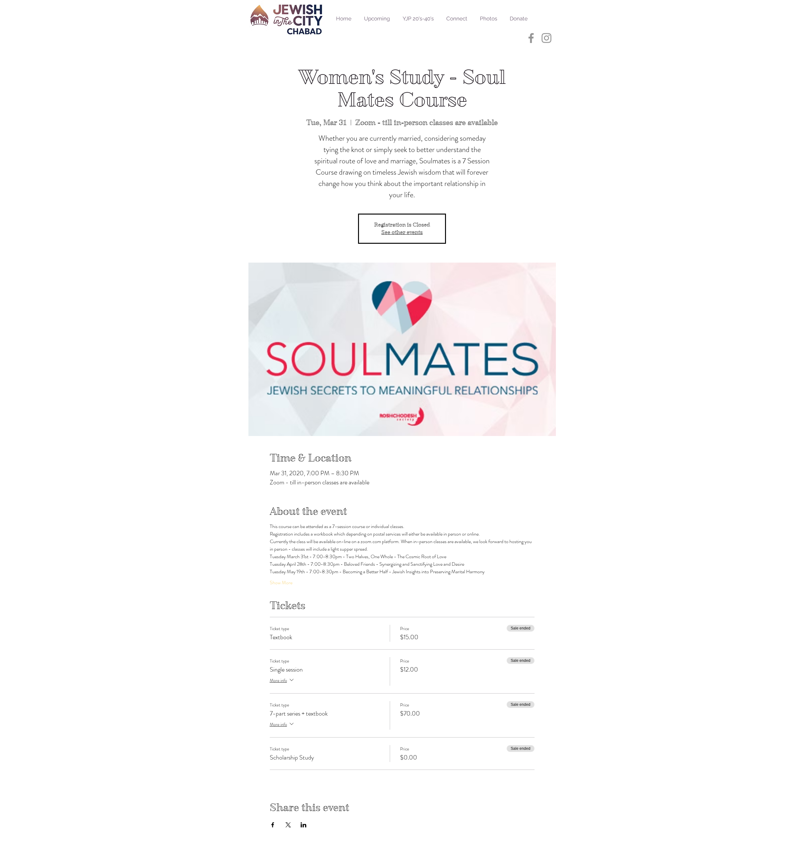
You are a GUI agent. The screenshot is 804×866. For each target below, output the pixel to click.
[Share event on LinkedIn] (304, 824)
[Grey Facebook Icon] (531, 38)
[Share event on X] (288, 824)
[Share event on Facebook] (273, 824)
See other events (402, 232)
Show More (281, 582)
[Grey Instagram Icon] (546, 38)
